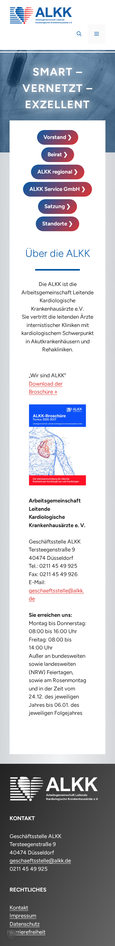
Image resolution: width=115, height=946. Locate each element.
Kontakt (19, 907)
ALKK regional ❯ (57, 171)
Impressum (23, 915)
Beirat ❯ (58, 154)
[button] (79, 34)
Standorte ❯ (57, 223)
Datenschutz (25, 924)
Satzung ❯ (57, 206)
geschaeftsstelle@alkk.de (40, 860)
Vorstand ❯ (57, 137)
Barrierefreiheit (27, 932)
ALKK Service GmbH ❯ (57, 189)
